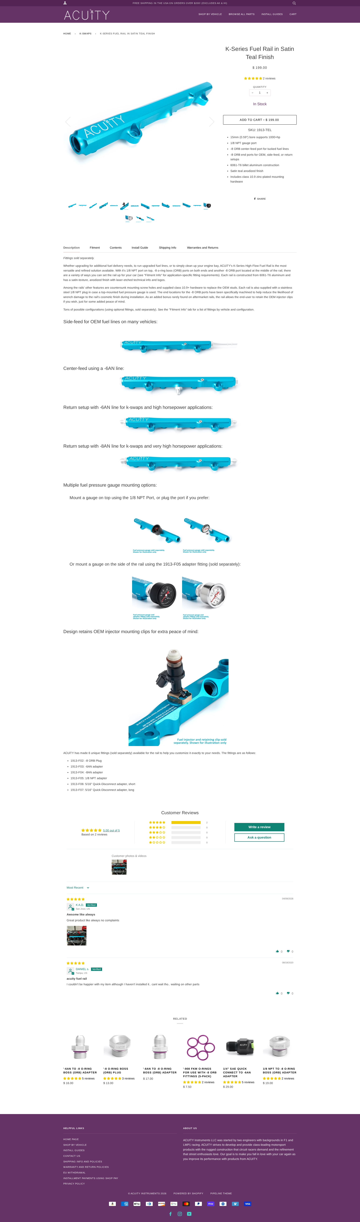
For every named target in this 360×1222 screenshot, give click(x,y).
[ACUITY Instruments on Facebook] (170, 1214)
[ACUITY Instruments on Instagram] (180, 1214)
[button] (253, 78)
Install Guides (272, 14)
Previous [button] (70, 121)
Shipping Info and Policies (82, 1161)
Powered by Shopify (188, 1193)
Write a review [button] (259, 827)
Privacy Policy (74, 1183)
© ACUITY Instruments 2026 (147, 1193)
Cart (293, 14)
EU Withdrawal (74, 1172)
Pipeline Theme (221, 1193)
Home (67, 33)
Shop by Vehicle (210, 14)
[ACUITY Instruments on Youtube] (189, 1214)
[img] (76, 899)
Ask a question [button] (259, 837)
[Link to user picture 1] (77, 936)
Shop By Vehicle (75, 1145)
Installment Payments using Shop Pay (90, 1178)
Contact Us (71, 1156)
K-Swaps (85, 33)
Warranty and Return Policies (86, 1167)
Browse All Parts (242, 14)
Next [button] (209, 121)
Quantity (259, 87)
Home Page (71, 1139)
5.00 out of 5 (111, 830)
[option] (140, 121)
